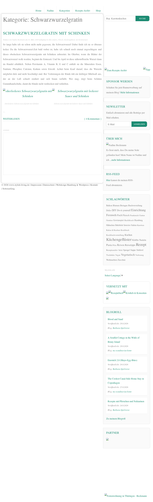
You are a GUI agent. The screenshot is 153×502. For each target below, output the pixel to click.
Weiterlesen (11, 118)
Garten (142, 215)
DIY (114, 210)
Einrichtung (138, 210)
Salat (120, 250)
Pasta (109, 245)
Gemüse (109, 220)
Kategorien (64, 10)
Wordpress (84, 184)
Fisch (119, 215)
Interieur (119, 224)
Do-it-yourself (124, 210)
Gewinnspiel (118, 220)
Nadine (50, 10)
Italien (134, 225)
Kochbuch (125, 230)
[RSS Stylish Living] (138, 180)
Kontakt (94, 184)
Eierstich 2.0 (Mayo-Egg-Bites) (122, 360)
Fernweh (111, 215)
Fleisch (60, 39)
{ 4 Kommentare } (93, 118)
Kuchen (128, 234)
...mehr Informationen (120, 159)
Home (38, 10)
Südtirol (139, 250)
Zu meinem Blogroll (115, 418)
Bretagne (124, 205)
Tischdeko (110, 255)
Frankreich (134, 215)
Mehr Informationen (129, 92)
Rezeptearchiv (112, 250)
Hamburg (138, 220)
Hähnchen (110, 225)
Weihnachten (111, 259)
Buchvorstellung (135, 205)
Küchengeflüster (69, 39)
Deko (108, 210)
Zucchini (121, 259)
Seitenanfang (9, 188)
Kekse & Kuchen (113, 230)
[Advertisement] (52, 153)
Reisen (120, 245)
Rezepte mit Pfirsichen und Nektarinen (126, 401)
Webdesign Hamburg (66, 184)
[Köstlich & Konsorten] (134, 292)
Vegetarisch (128, 254)
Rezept (141, 244)
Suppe (133, 249)
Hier (108, 180)
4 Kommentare (82, 39)
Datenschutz (49, 184)
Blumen (116, 205)
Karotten (140, 225)
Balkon (109, 205)
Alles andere (52, 39)
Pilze (115, 245)
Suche (142, 18)
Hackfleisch (129, 220)
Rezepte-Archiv (82, 10)
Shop (98, 10)
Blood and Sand (115, 319)
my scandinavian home (122, 350)
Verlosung (139, 255)
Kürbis (135, 240)
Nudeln (142, 239)
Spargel (126, 249)
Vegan (117, 255)
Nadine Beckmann (18, 39)
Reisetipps (130, 245)
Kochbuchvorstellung (115, 235)
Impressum (36, 184)
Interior (127, 225)
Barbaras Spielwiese (121, 327)
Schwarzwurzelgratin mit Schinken (46, 33)
